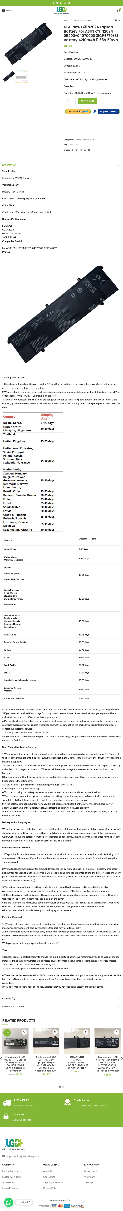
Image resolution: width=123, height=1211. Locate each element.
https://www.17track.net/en (34, 732)
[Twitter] (57, 3)
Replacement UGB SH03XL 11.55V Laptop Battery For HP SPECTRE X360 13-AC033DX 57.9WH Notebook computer (107, 1064)
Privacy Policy (50, 1187)
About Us (48, 1171)
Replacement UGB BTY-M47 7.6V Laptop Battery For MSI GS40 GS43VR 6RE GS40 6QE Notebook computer (46, 1064)
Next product (119, 20)
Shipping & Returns (53, 1182)
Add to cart (87, 101)
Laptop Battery (77, 20)
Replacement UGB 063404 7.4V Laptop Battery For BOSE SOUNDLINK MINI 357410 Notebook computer (15, 1064)
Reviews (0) (8, 998)
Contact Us (49, 1176)
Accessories (8, 1182)
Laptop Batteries (11, 1171)
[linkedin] (65, 3)
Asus (89, 20)
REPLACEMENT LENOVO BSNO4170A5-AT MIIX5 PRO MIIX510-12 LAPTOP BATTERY (77, 1062)
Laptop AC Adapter (12, 1176)
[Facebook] (53, 3)
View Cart (89, 1176)
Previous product (113, 20)
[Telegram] (69, 3)
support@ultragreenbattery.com (22, 1156)
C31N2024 (73, 144)
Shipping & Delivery (13, 1006)
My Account (90, 1171)
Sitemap (88, 1182)
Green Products (10, 1187)
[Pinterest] (61, 3)
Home (66, 20)
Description (9, 165)
